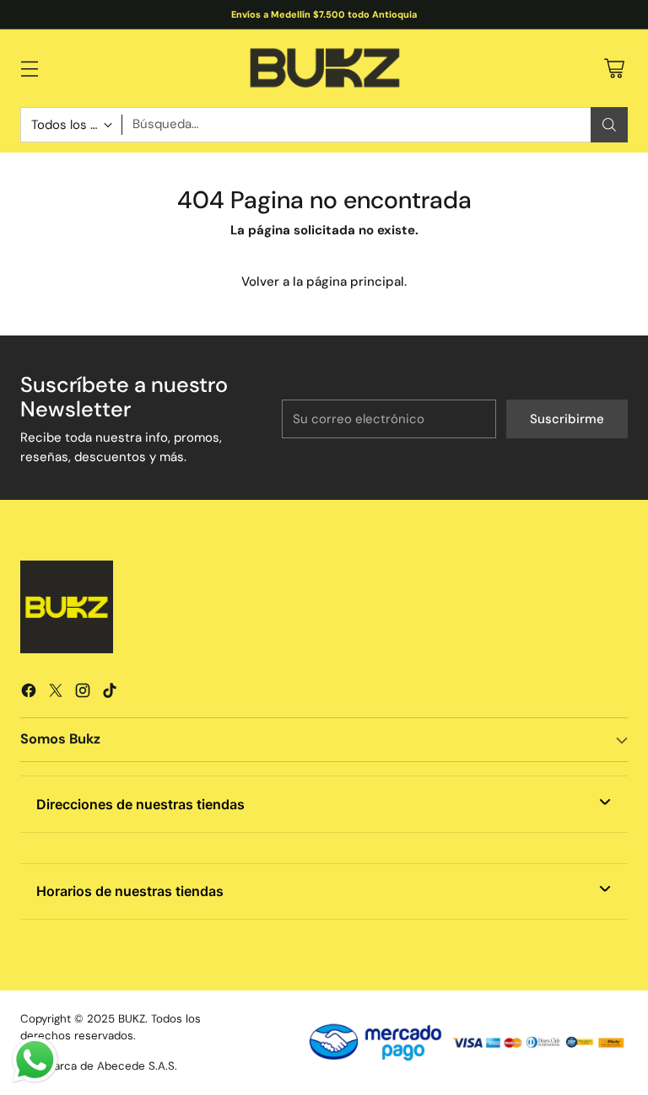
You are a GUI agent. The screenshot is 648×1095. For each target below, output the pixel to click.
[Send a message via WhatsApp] (35, 1060)
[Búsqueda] (609, 124)
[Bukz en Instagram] (83, 693)
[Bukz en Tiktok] (110, 693)
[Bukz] (324, 68)
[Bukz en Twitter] (56, 693)
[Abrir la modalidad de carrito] (614, 68)
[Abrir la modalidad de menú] (29, 68)
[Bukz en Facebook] (29, 693)
